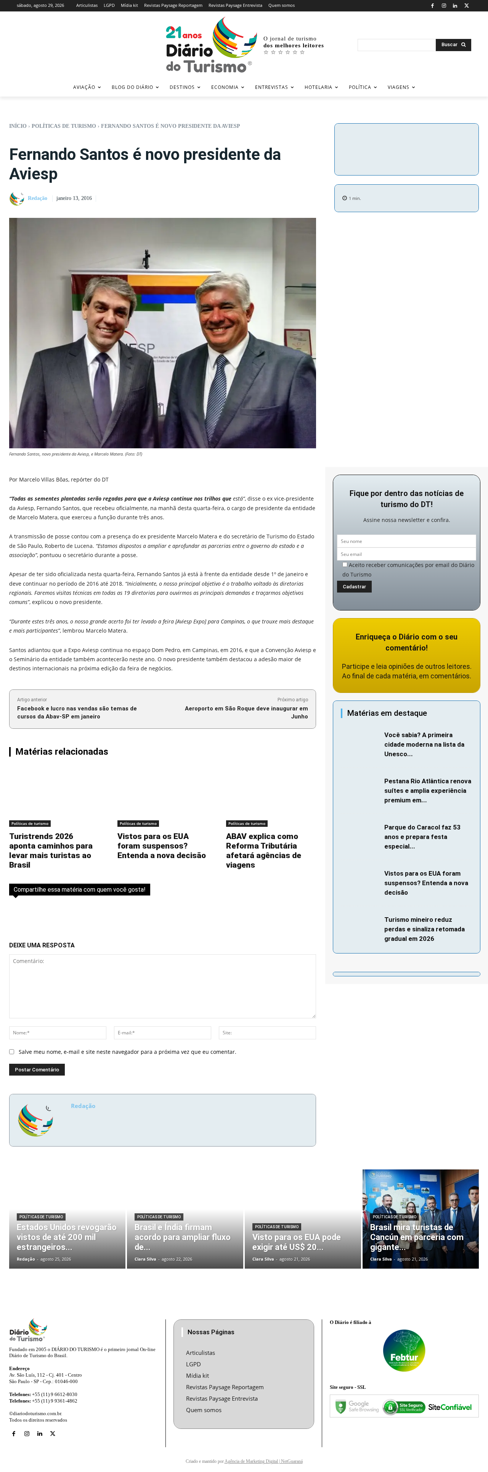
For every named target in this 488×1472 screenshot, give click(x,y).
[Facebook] (432, 6)
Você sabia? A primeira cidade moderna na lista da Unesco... (424, 744)
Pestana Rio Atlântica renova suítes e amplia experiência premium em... (427, 790)
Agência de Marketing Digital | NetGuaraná (264, 1461)
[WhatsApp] (462, 139)
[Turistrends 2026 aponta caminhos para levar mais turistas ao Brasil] (54, 797)
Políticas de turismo (64, 126)
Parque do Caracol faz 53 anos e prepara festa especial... (422, 836)
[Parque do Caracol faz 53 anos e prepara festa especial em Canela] (360, 835)
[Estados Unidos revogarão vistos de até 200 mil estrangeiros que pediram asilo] (67, 1218)
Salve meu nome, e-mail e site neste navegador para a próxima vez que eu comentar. (127, 1051)
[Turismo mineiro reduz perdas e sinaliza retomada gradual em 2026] (360, 928)
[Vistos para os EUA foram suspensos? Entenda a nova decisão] (162, 797)
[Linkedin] (455, 6)
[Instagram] (444, 6)
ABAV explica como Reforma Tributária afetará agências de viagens (263, 851)
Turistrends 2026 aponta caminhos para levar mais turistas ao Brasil (51, 851)
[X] (466, 6)
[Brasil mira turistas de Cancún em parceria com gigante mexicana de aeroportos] (421, 1218)
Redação (37, 198)
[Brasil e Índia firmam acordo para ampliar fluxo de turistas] (185, 1218)
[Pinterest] (445, 139)
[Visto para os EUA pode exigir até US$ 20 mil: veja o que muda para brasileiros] (303, 1218)
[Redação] (18, 198)
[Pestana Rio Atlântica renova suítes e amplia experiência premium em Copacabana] (360, 789)
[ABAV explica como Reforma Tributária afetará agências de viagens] (271, 797)
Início (18, 126)
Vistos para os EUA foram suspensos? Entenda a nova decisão (161, 846)
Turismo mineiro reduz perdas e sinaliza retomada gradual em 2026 (424, 929)
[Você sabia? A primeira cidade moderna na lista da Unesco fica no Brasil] (360, 743)
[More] (407, 157)
